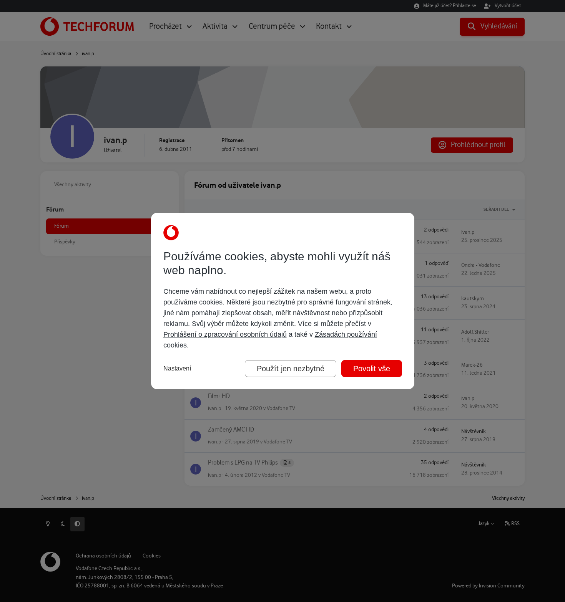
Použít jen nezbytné (290, 368)
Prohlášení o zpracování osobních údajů (225, 334)
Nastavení (177, 368)
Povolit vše (371, 368)
